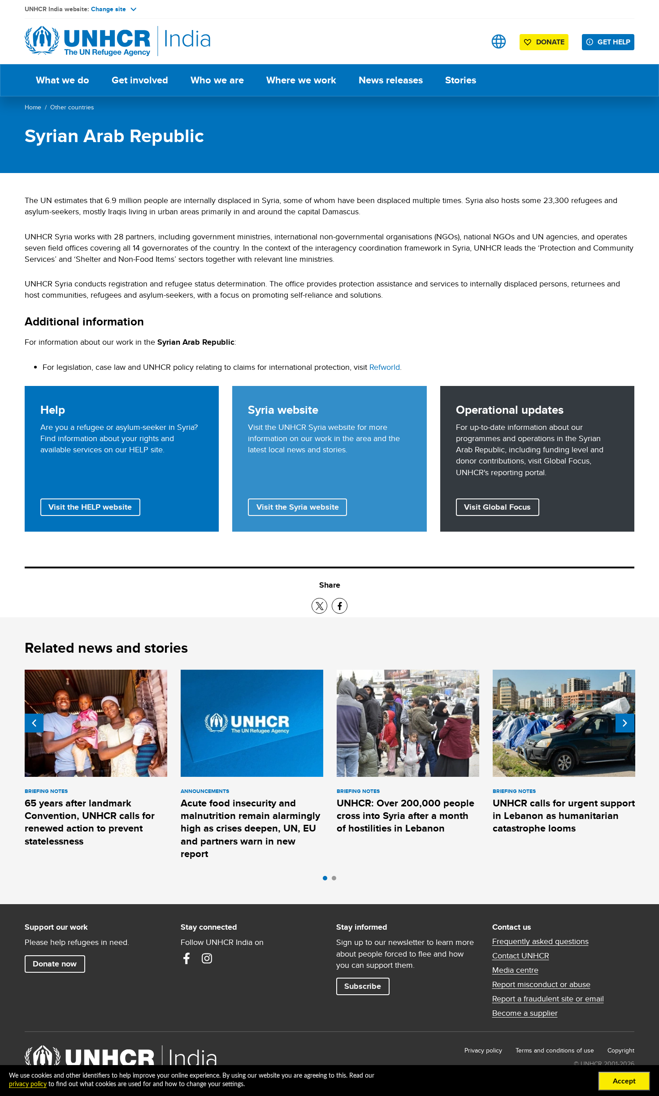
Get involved (140, 80)
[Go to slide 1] (327, 880)
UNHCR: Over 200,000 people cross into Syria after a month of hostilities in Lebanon (405, 816)
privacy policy (28, 1084)
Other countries (72, 107)
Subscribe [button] (362, 986)
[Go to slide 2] (336, 880)
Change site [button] (108, 8)
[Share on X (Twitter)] (319, 606)
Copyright (620, 1050)
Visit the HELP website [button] (90, 507)
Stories (460, 80)
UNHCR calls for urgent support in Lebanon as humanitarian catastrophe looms (564, 816)
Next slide (625, 723)
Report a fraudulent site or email (548, 999)
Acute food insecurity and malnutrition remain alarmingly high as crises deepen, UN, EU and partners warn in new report (250, 828)
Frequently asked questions (540, 941)
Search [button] (470, 41)
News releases (391, 80)
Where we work (301, 80)
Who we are (217, 80)
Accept (624, 1081)
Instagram (207, 958)
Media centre (515, 970)
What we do (62, 80)
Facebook (186, 958)
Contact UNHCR (520, 956)
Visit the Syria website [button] (297, 507)
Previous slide (34, 723)
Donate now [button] (55, 964)
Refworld (384, 367)
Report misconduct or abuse (541, 984)
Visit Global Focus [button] (497, 507)
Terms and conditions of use (555, 1050)
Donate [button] (550, 42)
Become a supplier (525, 1013)
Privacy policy (483, 1050)
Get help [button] (614, 42)
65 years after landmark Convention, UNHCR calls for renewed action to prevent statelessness (90, 822)
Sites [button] (498, 41)
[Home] (87, 41)
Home (33, 107)
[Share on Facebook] (339, 606)
